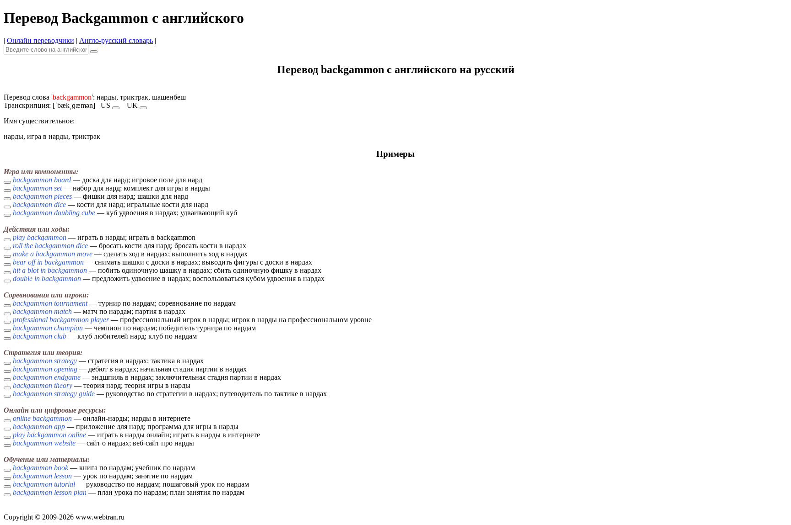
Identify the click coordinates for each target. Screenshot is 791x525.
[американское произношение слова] (115, 107)
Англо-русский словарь (116, 40)
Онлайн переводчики (40, 40)
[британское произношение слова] (143, 107)
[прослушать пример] (7, 182)
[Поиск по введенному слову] (94, 51)
